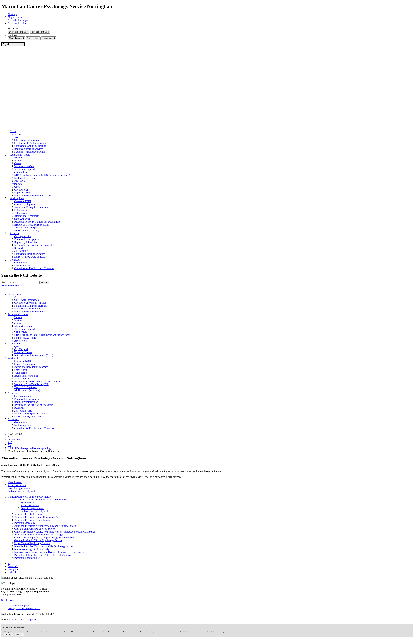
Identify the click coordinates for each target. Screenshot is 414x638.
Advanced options (10, 285)
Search (4, 282)
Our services (14, 439)
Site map (12, 14)
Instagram (13, 569)
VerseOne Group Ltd (25, 619)
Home (11, 436)
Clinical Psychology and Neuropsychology (30, 448)
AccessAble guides (17, 23)
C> (9, 445)
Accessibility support (18, 20)
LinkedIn (12, 572)
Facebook (13, 566)
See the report (8, 600)
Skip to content (15, 17)
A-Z (10, 442)
